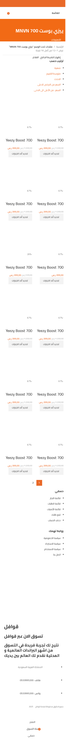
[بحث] (48, 13)
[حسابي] (4, 13)
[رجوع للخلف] (59, 23)
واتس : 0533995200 (30, 693)
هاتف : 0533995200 (30, 680)
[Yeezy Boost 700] (17, 110)
